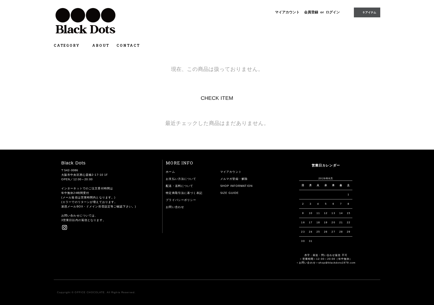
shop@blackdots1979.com (337, 262)
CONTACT (128, 45)
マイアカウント (287, 12)
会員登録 (311, 12)
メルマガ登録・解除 (234, 178)
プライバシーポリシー (181, 199)
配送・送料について (179, 185)
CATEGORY (67, 45)
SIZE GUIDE (229, 192)
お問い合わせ (175, 206)
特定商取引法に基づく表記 (184, 192)
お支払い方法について (181, 178)
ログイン (333, 12)
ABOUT (101, 45)
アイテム (369, 12)
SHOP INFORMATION (236, 185)
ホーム (170, 171)
